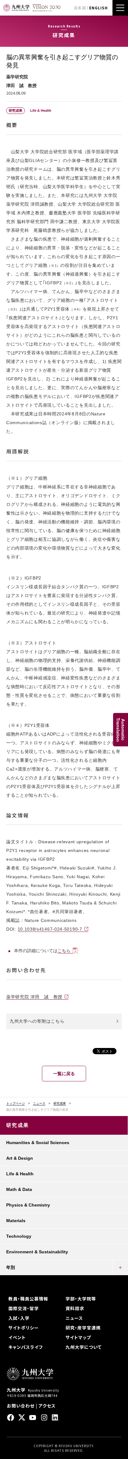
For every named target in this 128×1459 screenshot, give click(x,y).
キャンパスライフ (25, 1347)
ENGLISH (98, 7)
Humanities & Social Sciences (37, 1142)
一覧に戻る (64, 1073)
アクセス (47, 1406)
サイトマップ (78, 1337)
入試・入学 (19, 1318)
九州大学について (84, 1347)
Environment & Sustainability (37, 1251)
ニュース (39, 1103)
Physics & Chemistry (28, 1204)
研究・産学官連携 (83, 1327)
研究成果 (59, 1103)
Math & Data (19, 1189)
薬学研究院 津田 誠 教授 (34, 996)
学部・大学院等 (81, 1298)
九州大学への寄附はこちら (37, 1021)
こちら (64, 950)
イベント (17, 1337)
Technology (18, 1236)
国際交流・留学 (23, 1308)
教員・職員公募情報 (28, 1298)
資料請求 (75, 1308)
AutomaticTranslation (121, 729)
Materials (15, 1220)
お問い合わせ (20, 1406)
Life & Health (20, 1173)
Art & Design (19, 1158)
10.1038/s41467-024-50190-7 (50, 929)
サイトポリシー (23, 1327)
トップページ (15, 1103)
